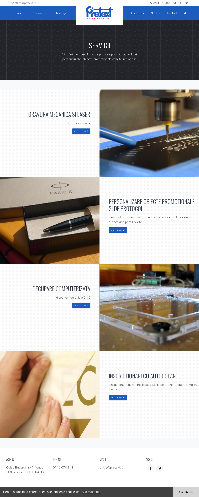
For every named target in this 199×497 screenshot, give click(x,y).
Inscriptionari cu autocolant (143, 375)
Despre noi (137, 13)
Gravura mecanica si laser (59, 114)
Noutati (155, 13)
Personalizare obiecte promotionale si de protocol (152, 205)
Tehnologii (60, 13)
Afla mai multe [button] (91, 492)
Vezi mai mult (81, 131)
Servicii (17, 13)
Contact (172, 13)
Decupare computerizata (61, 288)
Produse (37, 13)
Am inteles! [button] (186, 492)
